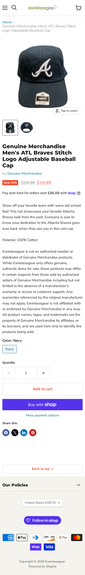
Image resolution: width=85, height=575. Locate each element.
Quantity (8, 363)
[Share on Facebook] (5, 432)
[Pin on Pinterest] (32, 432)
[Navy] (10, 354)
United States (40, 503)
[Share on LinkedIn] (23, 432)
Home (7, 22)
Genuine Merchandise (24, 173)
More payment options (42, 415)
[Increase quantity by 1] (44, 373)
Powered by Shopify (42, 566)
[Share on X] (14, 432)
